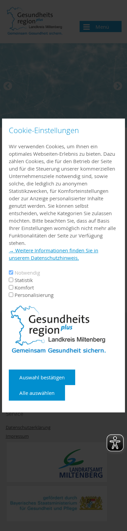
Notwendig (27, 272)
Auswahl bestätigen (42, 377)
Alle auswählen (37, 392)
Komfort (24, 287)
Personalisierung (34, 295)
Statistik (24, 280)
